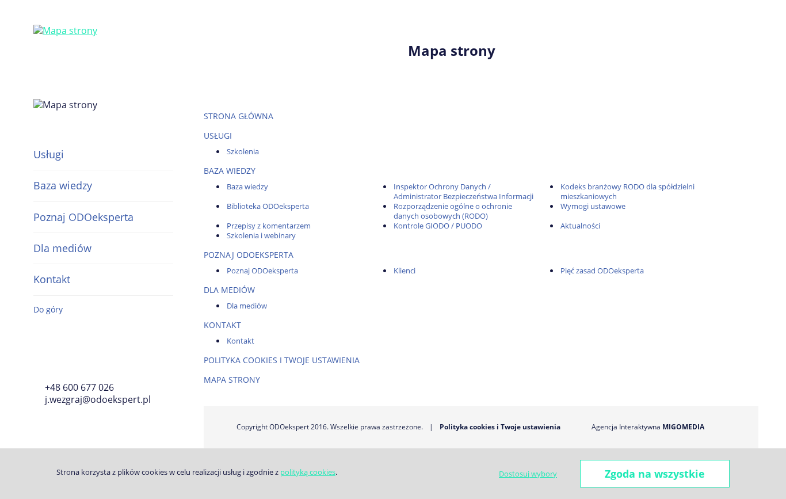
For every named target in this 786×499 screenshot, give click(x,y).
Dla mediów (62, 248)
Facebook (40, 356)
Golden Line (72, 356)
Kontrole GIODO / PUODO (438, 225)
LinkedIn (104, 356)
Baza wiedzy (62, 185)
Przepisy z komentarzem (269, 225)
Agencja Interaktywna (626, 427)
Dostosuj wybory (528, 473)
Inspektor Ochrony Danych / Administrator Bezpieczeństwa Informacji (463, 191)
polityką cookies (307, 472)
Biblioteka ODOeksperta (268, 206)
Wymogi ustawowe (592, 206)
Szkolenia (243, 151)
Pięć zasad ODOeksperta (602, 270)
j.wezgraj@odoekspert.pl (98, 399)
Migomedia (683, 427)
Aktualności (580, 225)
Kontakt (51, 279)
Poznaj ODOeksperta (83, 217)
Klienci (404, 270)
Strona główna (238, 116)
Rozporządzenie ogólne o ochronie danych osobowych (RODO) (453, 211)
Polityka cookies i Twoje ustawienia (282, 360)
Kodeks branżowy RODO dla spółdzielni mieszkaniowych (627, 191)
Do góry (48, 309)
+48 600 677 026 (79, 387)
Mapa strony (232, 379)
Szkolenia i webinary (261, 235)
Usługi (48, 154)
